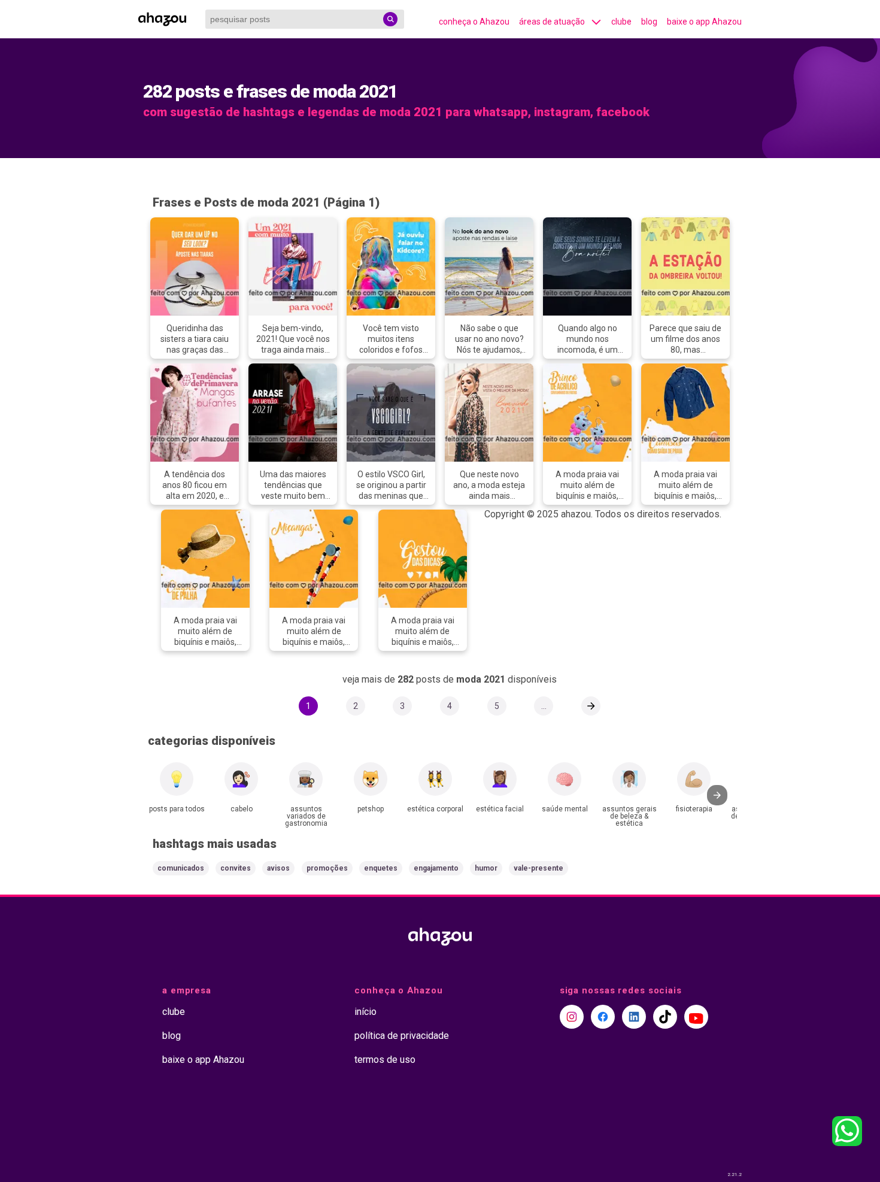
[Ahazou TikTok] (665, 1017)
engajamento (436, 868)
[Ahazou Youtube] (696, 1017)
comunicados (180, 868)
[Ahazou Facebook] (603, 1017)
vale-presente (538, 868)
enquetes (380, 868)
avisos (278, 868)
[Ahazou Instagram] (572, 1017)
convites (235, 868)
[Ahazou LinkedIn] (634, 1017)
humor (486, 868)
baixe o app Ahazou (704, 21)
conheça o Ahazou (474, 21)
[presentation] (717, 795)
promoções (327, 868)
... (544, 706)
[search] (390, 19)
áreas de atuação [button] (552, 21)
